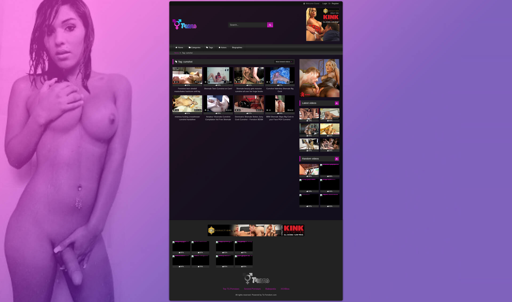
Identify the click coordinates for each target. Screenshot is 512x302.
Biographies (237, 47)
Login (325, 3)
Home (180, 47)
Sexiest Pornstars (252, 289)
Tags (211, 47)
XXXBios (285, 289)
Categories (195, 47)
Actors (223, 47)
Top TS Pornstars (231, 289)
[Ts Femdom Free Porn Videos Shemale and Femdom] (185, 24)
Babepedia (270, 289)
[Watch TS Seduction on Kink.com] (322, 40)
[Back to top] (504, 294)
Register (335, 3)
